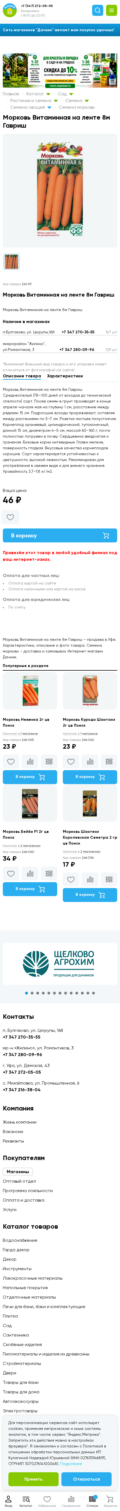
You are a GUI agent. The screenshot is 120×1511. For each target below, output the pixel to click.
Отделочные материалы (29, 1297)
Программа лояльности (28, 1190)
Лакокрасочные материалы (33, 1278)
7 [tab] (60, 993)
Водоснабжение (20, 1240)
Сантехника (16, 1335)
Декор (9, 1259)
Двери (9, 1373)
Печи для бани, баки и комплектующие (44, 1306)
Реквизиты (13, 1141)
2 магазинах (21, 846)
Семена (74, 100)
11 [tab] (82, 993)
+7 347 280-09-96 (76, 349)
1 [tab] (26, 993)
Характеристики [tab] (65, 376)
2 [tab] (32, 993)
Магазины (18, 1171)
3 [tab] (37, 993)
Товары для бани (21, 1382)
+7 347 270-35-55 (78, 332)
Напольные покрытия (25, 1287)
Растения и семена (31, 100)
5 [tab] (48, 993)
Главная (11, 93)
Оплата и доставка (23, 1200)
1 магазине (20, 734)
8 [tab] (65, 993)
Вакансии (13, 1131)
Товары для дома (21, 1391)
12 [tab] (88, 993)
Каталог (36, 93)
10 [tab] (76, 993)
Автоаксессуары (21, 1401)
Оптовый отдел (19, 1181)
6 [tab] (54, 993)
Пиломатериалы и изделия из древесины (46, 1354)
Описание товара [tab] (22, 376)
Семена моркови (77, 107)
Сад (63, 93)
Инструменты (17, 1268)
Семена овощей (28, 107)
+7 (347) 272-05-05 (37, 6)
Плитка (10, 1316)
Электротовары (20, 1410)
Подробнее (71, 1463)
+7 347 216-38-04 (22, 1089)
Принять (33, 1479)
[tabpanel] (60, 964)
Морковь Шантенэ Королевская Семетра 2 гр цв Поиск (90, 837)
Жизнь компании (20, 1122)
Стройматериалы (22, 1363)
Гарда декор (16, 1249)
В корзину (24, 535)
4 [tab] (43, 993)
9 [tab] (71, 993)
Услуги (9, 1209)
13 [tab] (93, 993)
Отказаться (86, 1479)
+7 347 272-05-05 (22, 1072)
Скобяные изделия (22, 1344)
